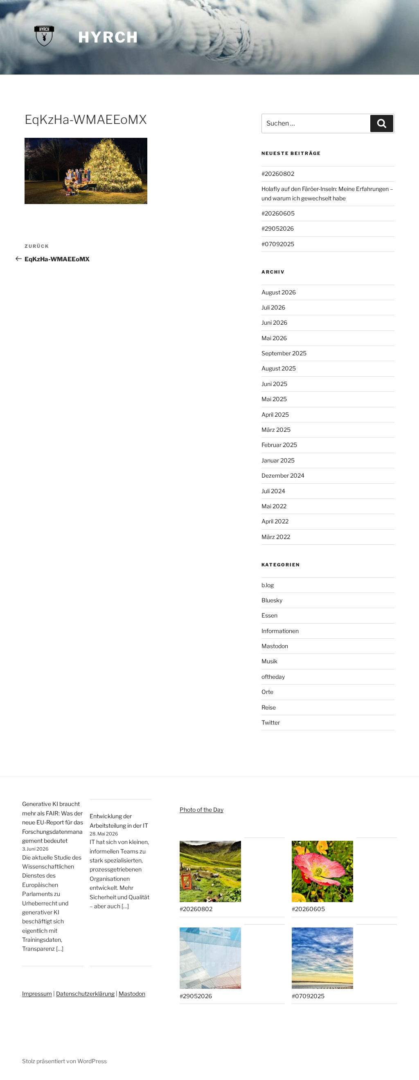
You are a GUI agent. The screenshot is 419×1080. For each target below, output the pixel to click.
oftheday (273, 676)
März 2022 (275, 536)
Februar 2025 (279, 444)
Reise (268, 707)
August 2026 (278, 292)
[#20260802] (210, 873)
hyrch (108, 37)
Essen (269, 615)
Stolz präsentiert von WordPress (64, 1061)
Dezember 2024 (282, 475)
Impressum (37, 993)
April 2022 (274, 521)
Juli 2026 (273, 307)
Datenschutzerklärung (85, 993)
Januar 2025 (278, 460)
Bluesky (271, 600)
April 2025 (275, 414)
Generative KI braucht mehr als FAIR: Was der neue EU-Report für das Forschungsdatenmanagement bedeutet (52, 822)
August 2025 (278, 368)
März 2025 (276, 429)
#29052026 (277, 228)
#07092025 (277, 243)
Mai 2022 (273, 506)
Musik (269, 661)
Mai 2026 (274, 338)
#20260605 (278, 213)
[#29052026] (210, 959)
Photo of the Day (201, 809)
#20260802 (277, 173)
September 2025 (283, 353)
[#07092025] (322, 959)
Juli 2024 (273, 490)
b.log (267, 585)
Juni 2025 (274, 383)
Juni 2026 (274, 322)
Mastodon (274, 645)
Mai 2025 (274, 398)
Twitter (270, 722)
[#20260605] (322, 873)
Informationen (280, 630)
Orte (267, 691)
